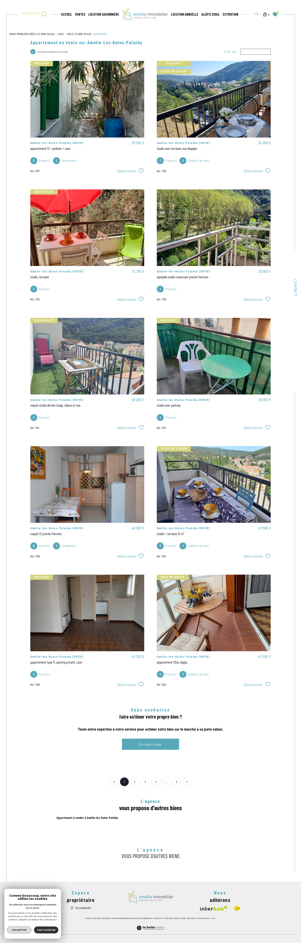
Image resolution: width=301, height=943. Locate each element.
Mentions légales (172, 918)
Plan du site (158, 918)
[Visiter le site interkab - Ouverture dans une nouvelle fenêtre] (213, 908)
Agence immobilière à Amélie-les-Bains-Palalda (32, 34)
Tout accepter (46, 930)
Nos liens (191, 918)
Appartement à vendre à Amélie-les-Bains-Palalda (87, 818)
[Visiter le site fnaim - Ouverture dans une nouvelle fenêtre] (236, 908)
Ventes (80, 14)
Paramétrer (19, 930)
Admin (183, 918)
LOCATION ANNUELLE (184, 14)
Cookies (213, 918)
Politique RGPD (202, 918)
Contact (295, 287)
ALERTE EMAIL (210, 14)
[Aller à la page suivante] (187, 781)
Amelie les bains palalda (79, 34)
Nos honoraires (145, 918)
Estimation (230, 14)
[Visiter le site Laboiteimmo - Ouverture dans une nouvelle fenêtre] (150, 932)
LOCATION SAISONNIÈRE (103, 14)
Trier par (230, 51)
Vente (61, 34)
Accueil (66, 14)
